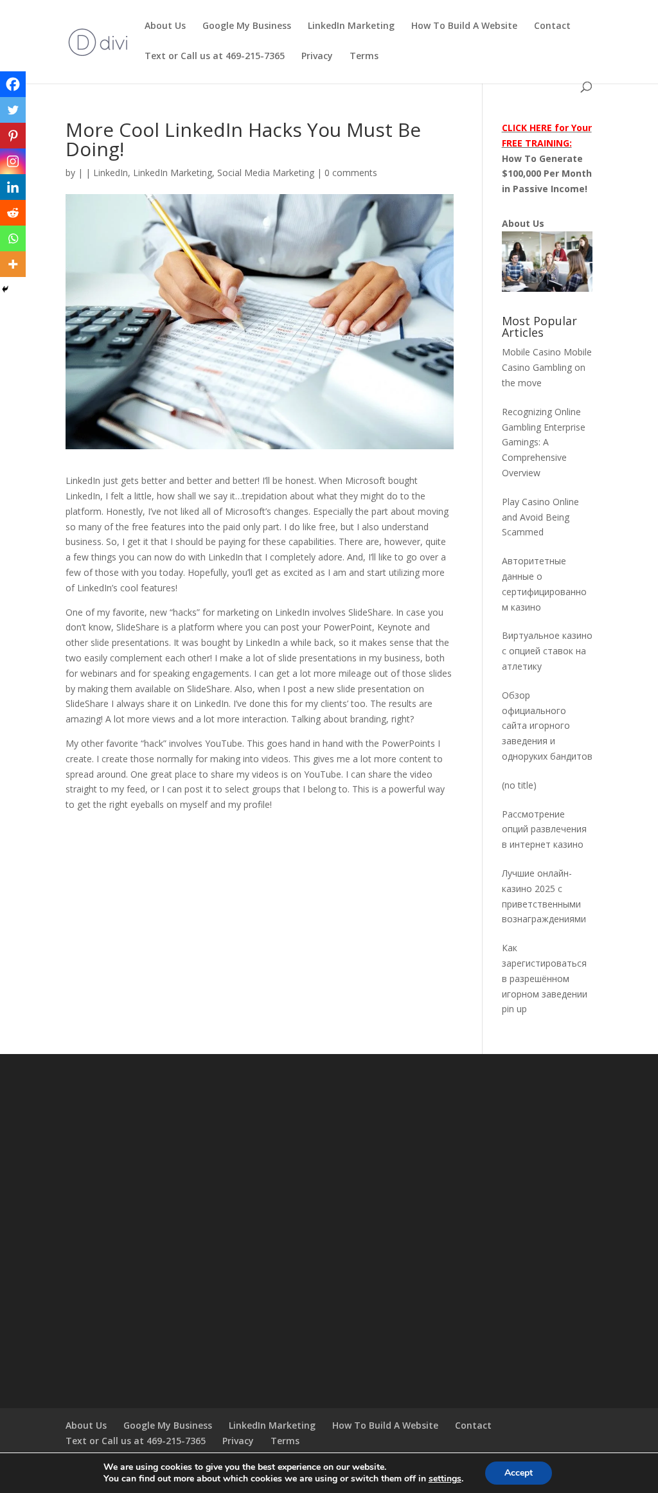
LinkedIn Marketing (351, 26)
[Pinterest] (13, 135)
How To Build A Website (464, 26)
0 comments (351, 172)
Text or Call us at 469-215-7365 (215, 56)
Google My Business (246, 26)
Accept (518, 1473)
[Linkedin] (13, 187)
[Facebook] (13, 84)
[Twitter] (13, 110)
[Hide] (5, 289)
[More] (13, 264)
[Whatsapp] (13, 238)
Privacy (317, 56)
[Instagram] (13, 161)
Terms (364, 56)
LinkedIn (110, 172)
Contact (552, 26)
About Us (165, 26)
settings (445, 1479)
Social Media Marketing (265, 172)
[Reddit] (13, 213)
